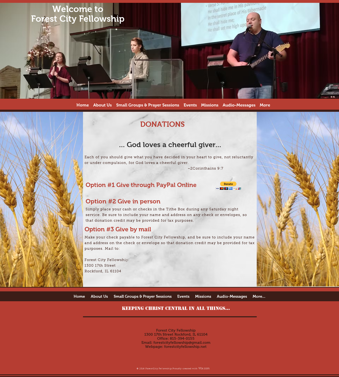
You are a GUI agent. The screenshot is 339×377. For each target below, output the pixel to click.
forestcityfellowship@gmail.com (181, 342)
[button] (228, 186)
